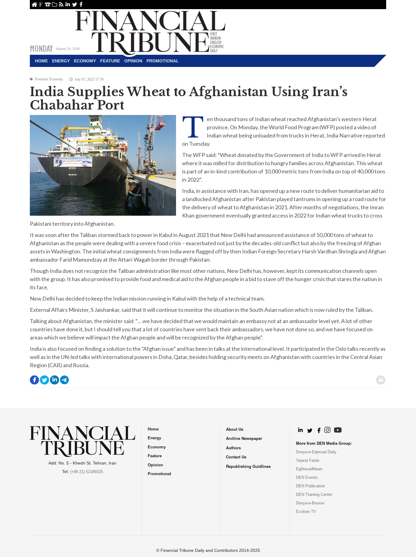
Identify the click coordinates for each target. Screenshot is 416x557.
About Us (41, 4)
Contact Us (47, 4)
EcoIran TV (306, 511)
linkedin (68, 4)
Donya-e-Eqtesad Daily (316, 452)
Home (34, 4)
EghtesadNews (309, 469)
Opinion (133, 60)
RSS (61, 4)
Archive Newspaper (244, 438)
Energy (61, 60)
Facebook (81, 4)
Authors (233, 448)
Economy (85, 60)
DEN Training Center (314, 494)
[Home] (150, 32)
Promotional (162, 60)
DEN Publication (310, 486)
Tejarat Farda (307, 460)
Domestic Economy (49, 79)
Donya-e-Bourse (310, 503)
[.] (300, 430)
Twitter (74, 4)
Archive (54, 4)
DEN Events (307, 477)
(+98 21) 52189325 (86, 471)
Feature (110, 60)
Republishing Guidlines (248, 466)
